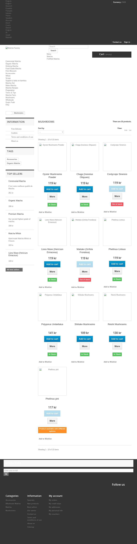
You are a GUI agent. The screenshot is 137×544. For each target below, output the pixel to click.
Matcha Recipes (12, 88)
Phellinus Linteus (117, 249)
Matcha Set (10, 83)
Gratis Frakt (10, 102)
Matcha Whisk (14, 233)
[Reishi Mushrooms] (117, 307)
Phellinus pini (52, 399)
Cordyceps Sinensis (117, 174)
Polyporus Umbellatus (52, 324)
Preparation (10, 90)
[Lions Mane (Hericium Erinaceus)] (52, 231)
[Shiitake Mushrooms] (85, 307)
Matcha (50, 56)
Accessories (10, 73)
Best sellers (32, 507)
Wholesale (10, 100)
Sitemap (30, 527)
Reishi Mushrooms (117, 324)
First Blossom (11, 71)
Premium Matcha (16, 214)
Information (16, 121)
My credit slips (55, 504)
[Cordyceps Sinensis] (117, 157)
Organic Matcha (12, 64)
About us (14, 141)
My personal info (56, 511)
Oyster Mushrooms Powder (52, 176)
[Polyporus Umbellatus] (52, 307)
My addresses (54, 507)
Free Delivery (16, 129)
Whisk (8, 76)
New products (33, 504)
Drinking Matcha (12, 66)
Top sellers (14, 173)
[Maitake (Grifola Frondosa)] (85, 231)
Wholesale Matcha (13, 504)
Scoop (8, 78)
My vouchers (54, 514)
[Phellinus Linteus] (117, 231)
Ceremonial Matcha (13, 61)
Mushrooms (10, 98)
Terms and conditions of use (22, 137)
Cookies (14, 133)
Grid (125, 130)
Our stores (31, 511)
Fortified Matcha (53, 59)
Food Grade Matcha (13, 69)
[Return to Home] (8, 113)
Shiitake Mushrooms (85, 324)
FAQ (7, 105)
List (130, 130)
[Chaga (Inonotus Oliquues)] (85, 157)
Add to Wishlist (45, 212)
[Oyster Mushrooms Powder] (52, 157)
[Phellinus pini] (52, 381)
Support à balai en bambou (16, 81)
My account (55, 495)
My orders (53, 500)
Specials (30, 500)
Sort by (41, 128)
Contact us (117, 42)
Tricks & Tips (11, 93)
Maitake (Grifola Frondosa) (85, 251)
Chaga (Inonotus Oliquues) (85, 176)
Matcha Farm (11, 95)
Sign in (127, 42)
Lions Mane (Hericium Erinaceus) (52, 251)
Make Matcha (11, 85)
